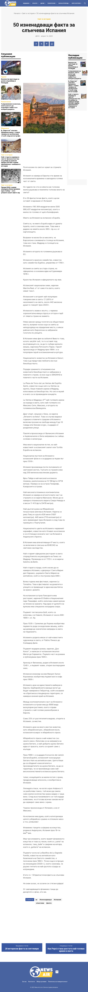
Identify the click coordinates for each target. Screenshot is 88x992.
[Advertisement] (12, 205)
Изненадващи (46, 900)
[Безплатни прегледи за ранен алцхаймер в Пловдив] (11, 68)
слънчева (40, 903)
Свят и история (28, 13)
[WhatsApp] (52, 44)
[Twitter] (41, 44)
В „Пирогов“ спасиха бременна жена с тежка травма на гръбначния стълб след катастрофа (10, 133)
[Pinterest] (46, 44)
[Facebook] (36, 44)
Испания (57, 900)
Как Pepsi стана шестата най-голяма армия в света (66, 950)
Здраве (3, 77)
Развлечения (6, 101)
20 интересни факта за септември (22, 949)
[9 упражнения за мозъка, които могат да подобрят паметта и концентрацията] (11, 92)
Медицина (5, 128)
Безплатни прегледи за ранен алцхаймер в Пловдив (10, 80)
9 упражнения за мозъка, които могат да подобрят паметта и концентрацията (11, 106)
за (36, 900)
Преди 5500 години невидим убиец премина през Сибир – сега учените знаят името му (10, 190)
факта (49, 903)
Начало (17, 13)
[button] (85, 3)
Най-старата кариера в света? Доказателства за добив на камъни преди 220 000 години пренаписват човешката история (10, 161)
